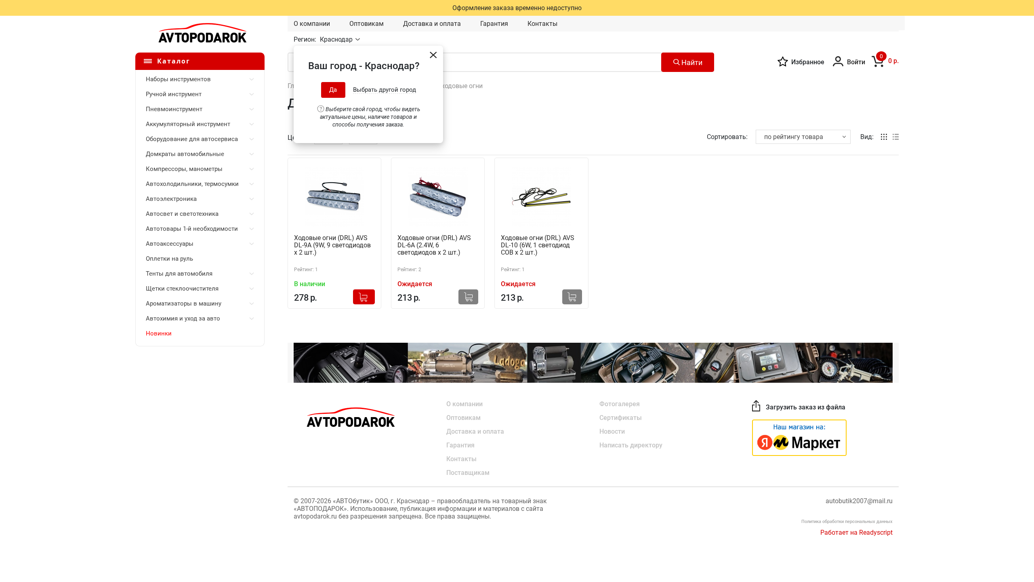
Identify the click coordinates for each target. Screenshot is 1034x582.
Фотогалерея (619, 404)
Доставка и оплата (432, 23)
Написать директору (630, 445)
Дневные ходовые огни (448, 86)
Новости (612, 431)
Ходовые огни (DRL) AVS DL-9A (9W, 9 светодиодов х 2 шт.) (332, 245)
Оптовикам (366, 23)
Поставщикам (468, 473)
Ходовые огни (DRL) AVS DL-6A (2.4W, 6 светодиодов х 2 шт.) (434, 245)
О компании (312, 23)
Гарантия (494, 23)
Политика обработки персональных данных (847, 521)
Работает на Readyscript (856, 532)
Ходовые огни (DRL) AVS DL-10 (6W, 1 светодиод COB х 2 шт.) (537, 245)
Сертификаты (620, 418)
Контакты (542, 23)
